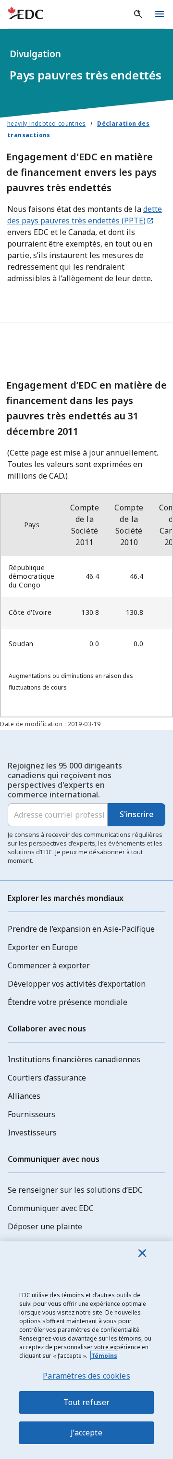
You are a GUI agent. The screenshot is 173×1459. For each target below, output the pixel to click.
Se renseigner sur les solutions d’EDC (75, 1190)
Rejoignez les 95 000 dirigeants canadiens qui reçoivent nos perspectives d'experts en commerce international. (65, 780)
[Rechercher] (138, 14)
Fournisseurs (31, 1114)
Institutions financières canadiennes (74, 1059)
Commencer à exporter (49, 965)
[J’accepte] (142, 1253)
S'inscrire (137, 814)
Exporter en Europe (43, 947)
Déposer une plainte (45, 1226)
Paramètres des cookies (86, 1375)
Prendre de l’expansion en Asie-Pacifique (81, 929)
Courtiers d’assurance (47, 1077)
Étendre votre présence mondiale (67, 1002)
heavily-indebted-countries (46, 123)
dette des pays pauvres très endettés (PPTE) (84, 215)
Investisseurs (32, 1132)
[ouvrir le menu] (159, 14)
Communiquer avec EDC (51, 1208)
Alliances (24, 1096)
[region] (86, 1350)
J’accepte (86, 1432)
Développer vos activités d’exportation (77, 983)
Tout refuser (86, 1402)
